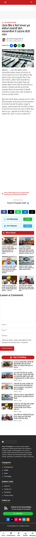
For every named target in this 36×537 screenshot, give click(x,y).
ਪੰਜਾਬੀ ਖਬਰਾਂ (24, 194)
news (5, 193)
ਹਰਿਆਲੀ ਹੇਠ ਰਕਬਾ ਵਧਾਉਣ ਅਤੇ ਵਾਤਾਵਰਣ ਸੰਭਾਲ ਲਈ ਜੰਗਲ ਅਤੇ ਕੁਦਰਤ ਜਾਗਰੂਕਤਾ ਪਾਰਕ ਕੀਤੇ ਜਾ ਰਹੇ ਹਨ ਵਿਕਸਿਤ (9, 269)
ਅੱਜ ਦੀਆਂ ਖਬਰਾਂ (16, 194)
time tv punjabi (21, 193)
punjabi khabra (11, 193)
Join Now (27, 219)
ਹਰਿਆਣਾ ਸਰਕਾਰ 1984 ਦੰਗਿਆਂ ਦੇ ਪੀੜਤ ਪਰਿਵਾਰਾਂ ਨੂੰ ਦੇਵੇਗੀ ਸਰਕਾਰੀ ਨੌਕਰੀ (26, 267)
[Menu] (5, 2)
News (10, 22)
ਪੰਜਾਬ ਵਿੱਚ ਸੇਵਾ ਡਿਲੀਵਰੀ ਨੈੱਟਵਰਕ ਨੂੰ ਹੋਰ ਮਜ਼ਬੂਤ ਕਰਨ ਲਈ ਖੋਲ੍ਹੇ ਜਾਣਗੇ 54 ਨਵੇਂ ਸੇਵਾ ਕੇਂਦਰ (26, 288)
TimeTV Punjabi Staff (15, 39)
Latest (6, 22)
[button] (31, 2)
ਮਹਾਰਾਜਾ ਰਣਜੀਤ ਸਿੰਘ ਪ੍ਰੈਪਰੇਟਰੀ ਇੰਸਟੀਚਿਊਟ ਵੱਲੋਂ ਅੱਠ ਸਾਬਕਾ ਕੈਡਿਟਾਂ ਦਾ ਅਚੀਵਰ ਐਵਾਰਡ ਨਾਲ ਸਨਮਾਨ (9, 250)
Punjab (14, 22)
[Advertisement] (18, 136)
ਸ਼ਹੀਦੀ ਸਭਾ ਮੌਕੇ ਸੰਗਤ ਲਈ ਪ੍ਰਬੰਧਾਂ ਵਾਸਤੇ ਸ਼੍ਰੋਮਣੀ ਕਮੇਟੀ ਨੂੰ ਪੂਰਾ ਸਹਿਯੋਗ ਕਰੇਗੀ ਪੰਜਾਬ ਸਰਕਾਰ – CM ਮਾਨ (9, 288)
